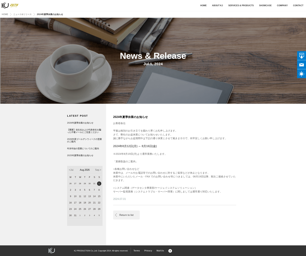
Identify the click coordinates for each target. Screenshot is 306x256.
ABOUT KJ (217, 5)
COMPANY (282, 5)
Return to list (126, 215)
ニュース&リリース (22, 14)
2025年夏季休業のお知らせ (80, 155)
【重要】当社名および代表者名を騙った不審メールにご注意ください (84, 131)
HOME (203, 5)
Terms (137, 250)
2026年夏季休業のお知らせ (80, 123)
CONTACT (298, 5)
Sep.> (98, 170)
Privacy (148, 250)
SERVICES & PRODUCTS (241, 5)
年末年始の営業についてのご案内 (83, 148)
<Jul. (71, 170)
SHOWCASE (265, 5)
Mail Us (160, 250)
